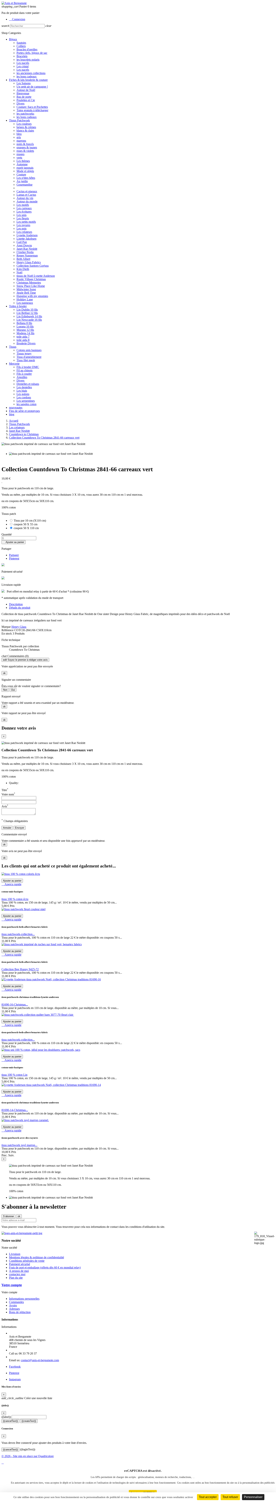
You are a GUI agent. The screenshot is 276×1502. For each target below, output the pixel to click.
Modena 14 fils (25, 333)
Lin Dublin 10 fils (27, 309)
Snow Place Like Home (31, 286)
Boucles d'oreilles (27, 49)
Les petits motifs (26, 221)
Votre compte (12, 1285)
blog (11, 414)
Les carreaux (24, 208)
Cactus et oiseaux (27, 191)
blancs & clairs (25, 130)
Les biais (22, 390)
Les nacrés (23, 63)
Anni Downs (24, 245)
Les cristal (23, 66)
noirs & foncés (25, 144)
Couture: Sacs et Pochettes (32, 106)
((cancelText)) (10, 1421)
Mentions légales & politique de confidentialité (36, 1257)
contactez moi (17, 1274)
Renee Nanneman (27, 255)
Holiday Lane (25, 299)
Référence (8, 630)
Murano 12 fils (25, 329)
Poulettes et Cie (26, 100)
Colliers (21, 46)
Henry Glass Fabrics (29, 262)
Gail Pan (22, 242)
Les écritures (24, 211)
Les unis (21, 215)
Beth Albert (23, 258)
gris (19, 137)
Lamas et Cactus (26, 194)
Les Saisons (24, 83)
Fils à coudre (24, 373)
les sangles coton (26, 404)
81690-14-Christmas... (15, 1110)
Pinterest (14, 558)
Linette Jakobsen (26, 238)
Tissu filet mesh (26, 360)
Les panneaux (25, 302)
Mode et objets (25, 171)
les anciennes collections (31, 73)
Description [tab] (16, 604)
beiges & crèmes (26, 127)
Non (5, 689)
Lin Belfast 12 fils (27, 313)
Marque (6, 626)
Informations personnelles (24, 1298)
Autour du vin (25, 198)
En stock (7, 633)
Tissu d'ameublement (29, 356)
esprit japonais (25, 167)
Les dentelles (24, 387)
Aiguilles (22, 377)
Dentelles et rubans (28, 383)
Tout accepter (208, 1497)
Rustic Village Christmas (31, 279)
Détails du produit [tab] (19, 607)
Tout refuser (230, 1497)
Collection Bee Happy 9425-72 (20, 969)
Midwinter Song (26, 289)
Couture (21, 174)
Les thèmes (23, 161)
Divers (20, 103)
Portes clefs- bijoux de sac (32, 52)
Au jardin (22, 181)
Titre (5, 790)
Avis (5, 806)
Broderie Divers (26, 343)
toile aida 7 (23, 336)
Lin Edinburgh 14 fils (29, 316)
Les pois (21, 228)
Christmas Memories (29, 282)
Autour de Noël (26, 90)
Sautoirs (21, 42)
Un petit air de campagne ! (32, 86)
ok (4, 673)
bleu (19, 134)
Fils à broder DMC (28, 367)
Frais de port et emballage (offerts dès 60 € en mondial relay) (45, 1267)
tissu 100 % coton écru (15, 899)
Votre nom (8, 794)
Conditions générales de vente (26, 1260)
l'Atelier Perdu (25, 252)
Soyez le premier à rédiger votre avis (25, 659)
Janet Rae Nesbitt (27, 248)
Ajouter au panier (13, 542)
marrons (21, 140)
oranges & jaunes (27, 147)
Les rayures (23, 225)
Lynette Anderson (27, 235)
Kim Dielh (23, 269)
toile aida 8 (23, 340)
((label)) (6, 1416)
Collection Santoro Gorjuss (33, 265)
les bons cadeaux (27, 76)
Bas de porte (24, 96)
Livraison (14, 1254)
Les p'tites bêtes (26, 177)
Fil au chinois (24, 370)
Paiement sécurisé (19, 1264)
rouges (20, 154)
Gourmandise (24, 184)
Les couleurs (24, 123)
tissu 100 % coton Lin (14, 1074)
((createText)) (29, 1421)
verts (19, 157)
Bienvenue (23, 93)
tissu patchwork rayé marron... (19, 1145)
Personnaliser (253, 1497)
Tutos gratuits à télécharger (32, 110)
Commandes (16, 1302)
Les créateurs (24, 231)
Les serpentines (26, 400)
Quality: (14, 783)
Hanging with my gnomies (32, 296)
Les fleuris (23, 218)
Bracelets (22, 56)
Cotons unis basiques (29, 350)
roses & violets (25, 150)
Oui (13, 689)
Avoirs (13, 1305)
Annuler (7, 827)
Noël (19, 272)
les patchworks (25, 113)
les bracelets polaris (28, 59)
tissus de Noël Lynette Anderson (36, 275)
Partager (14, 555)
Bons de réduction (20, 1312)
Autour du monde (27, 201)
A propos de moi (19, 1270)
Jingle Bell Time (26, 292)
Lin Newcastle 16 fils (29, 319)
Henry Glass (18, 626)
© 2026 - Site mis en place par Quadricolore (28, 1456)
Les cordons (24, 397)
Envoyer (19, 827)
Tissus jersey (24, 353)
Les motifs (23, 204)
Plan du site (16, 1277)
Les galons (23, 394)
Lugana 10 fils (25, 326)
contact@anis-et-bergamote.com (40, 1360)
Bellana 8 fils (24, 323)
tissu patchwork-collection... (18, 934)
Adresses (14, 1308)
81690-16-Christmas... (15, 1004)
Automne (22, 164)
